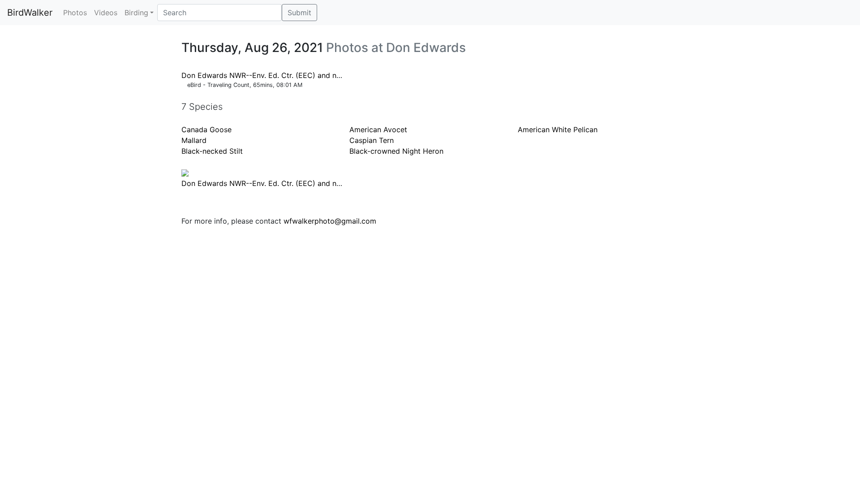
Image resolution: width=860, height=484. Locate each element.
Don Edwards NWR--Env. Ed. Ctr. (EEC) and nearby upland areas (291, 75)
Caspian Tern (371, 140)
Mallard (193, 140)
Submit (299, 12)
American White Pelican (558, 129)
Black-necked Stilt (212, 151)
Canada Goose (206, 129)
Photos (75, 12)
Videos (105, 12)
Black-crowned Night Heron (396, 151)
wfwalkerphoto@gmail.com (330, 220)
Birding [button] (136, 12)
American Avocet (378, 129)
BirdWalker (29, 12)
